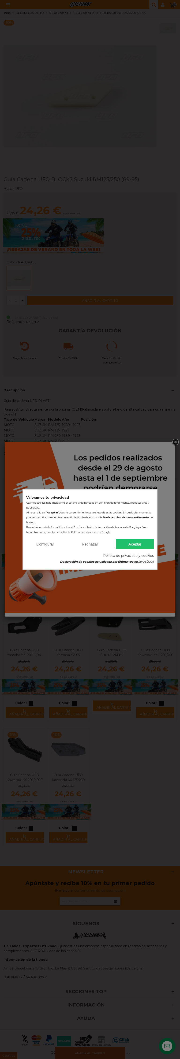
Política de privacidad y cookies (128, 556)
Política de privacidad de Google (90, 532)
